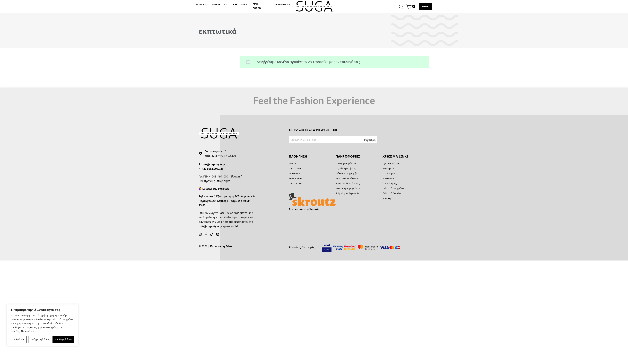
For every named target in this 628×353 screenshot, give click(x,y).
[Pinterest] (217, 234)
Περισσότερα (28, 331)
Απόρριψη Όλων (40, 339)
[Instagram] (200, 234)
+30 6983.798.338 (212, 169)
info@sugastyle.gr (213, 164)
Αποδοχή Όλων (63, 339)
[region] (42, 325)
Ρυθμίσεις (18, 339)
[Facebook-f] (206, 234)
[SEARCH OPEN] (401, 6)
